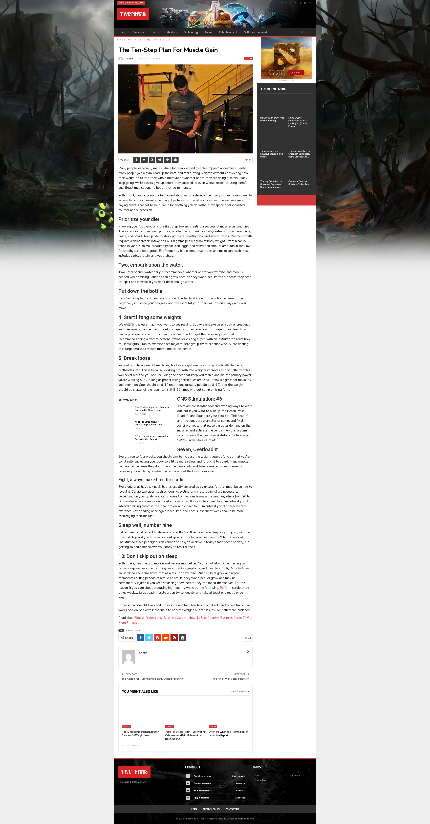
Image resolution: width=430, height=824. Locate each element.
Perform (225, 588)
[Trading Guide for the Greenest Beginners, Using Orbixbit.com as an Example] (300, 139)
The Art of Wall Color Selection (230, 678)
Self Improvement (255, 32)
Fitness (248, 58)
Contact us (260, 780)
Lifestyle (171, 32)
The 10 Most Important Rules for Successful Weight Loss (152, 408)
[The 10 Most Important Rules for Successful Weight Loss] (125, 411)
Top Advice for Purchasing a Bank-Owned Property (152, 678)
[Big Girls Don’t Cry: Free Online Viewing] (272, 106)
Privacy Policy (293, 775)
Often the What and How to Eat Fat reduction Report (152, 438)
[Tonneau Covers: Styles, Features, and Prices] (272, 139)
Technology (191, 32)
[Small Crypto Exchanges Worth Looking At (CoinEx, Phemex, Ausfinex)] (300, 106)
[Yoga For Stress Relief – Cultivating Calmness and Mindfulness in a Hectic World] (125, 425)
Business (138, 32)
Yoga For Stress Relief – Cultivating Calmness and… (149, 423)
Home (122, 32)
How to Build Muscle (134, 630)
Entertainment (228, 32)
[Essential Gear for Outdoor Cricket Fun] (300, 169)
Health (155, 32)
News (208, 32)
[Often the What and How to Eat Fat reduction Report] (125, 440)
